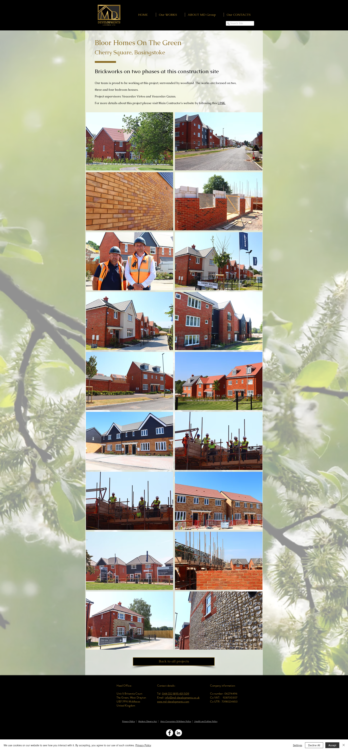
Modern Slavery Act (147, 721)
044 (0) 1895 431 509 (175, 694)
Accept (332, 745)
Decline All (314, 745)
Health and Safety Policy (205, 721)
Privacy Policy (128, 721)
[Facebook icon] (169, 732)
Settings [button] (297, 745)
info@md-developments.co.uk (182, 698)
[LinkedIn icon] (178, 732)
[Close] (343, 745)
